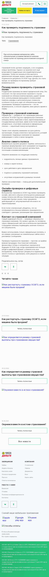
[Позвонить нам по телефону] (39, 3)
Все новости (24, 441)
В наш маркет (40, 10)
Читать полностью (24, 329)
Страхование (13, 41)
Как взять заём (7, 471)
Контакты (5, 498)
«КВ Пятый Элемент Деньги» (15, 544)
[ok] (13, 504)
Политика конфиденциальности (13, 495)
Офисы (27, 468)
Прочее (4, 477)
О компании (29, 465)
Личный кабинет (28, 4)
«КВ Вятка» (10, 560)
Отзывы (4, 491)
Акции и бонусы (7, 468)
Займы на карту (24, 10)
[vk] (5, 504)
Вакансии (5, 488)
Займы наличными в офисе (9, 10)
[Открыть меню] (44, 3)
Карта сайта (29, 477)
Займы (4, 465)
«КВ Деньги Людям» (13, 567)
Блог (26, 474)
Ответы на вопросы (9, 480)
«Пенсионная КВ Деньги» (14, 552)
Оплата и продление (9, 474)
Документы (29, 471)
